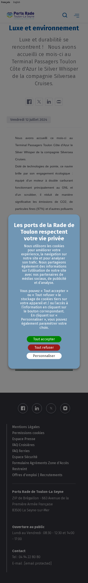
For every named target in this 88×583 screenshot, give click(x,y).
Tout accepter (44, 339)
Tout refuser (44, 347)
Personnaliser (44, 356)
